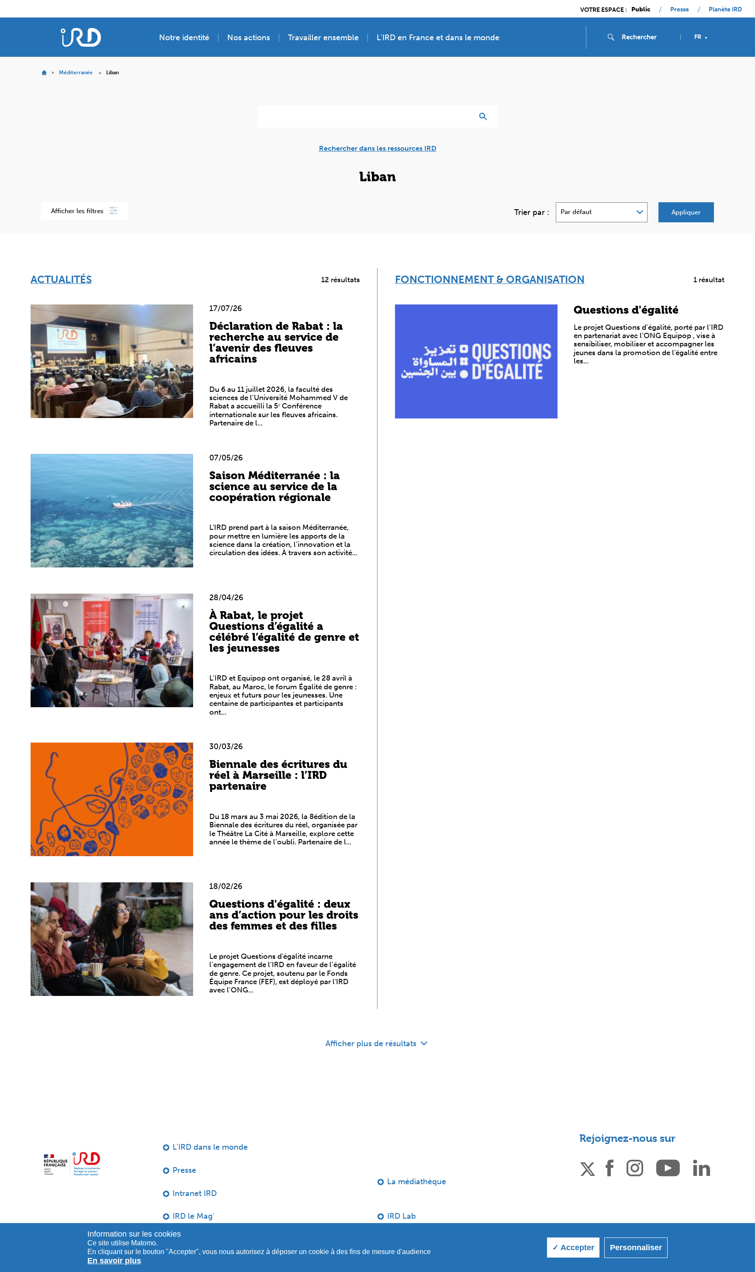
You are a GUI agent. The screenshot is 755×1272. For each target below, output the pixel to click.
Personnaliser (636, 1247)
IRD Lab (401, 1216)
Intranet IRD (195, 1193)
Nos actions (248, 37)
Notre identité (184, 37)
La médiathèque (416, 1182)
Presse (679, 10)
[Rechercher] (485, 117)
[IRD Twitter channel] (587, 1167)
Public (641, 10)
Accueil (44, 72)
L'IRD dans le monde (210, 1147)
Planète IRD (725, 10)
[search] (647, 37)
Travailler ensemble (323, 37)
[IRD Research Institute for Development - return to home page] (72, 1163)
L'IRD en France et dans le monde (438, 37)
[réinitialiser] (463, 117)
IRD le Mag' (194, 1216)
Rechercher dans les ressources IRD (377, 148)
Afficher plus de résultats (372, 1043)
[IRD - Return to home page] (81, 37)
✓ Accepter (573, 1247)
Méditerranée (76, 72)
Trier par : (531, 212)
